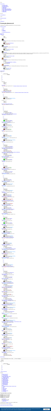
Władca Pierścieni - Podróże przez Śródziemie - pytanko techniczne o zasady (11, 321)
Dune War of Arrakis (4, 291)
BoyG (4, 245)
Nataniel (5, 148)
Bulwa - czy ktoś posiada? (5, 168)
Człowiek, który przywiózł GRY (6, 347)
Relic (4, 40)
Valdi (10, 90)
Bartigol (10, 341)
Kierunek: (16, 358)
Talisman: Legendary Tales (5, 257)
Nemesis (3, 130)
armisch (7, 56)
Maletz (10, 135)
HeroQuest (3, 191)
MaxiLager (5, 192)
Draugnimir (5, 122)
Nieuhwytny (11, 190)
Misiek (10, 124)
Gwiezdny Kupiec (4, 126)
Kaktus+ (5, 157)
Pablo (4, 220)
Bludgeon (5, 173)
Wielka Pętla (3, 160)
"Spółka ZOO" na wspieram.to (6, 244)
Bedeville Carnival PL (5, 334)
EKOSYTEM (3, 224)
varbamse (5, 348)
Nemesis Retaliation (4, 308)
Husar (10, 167)
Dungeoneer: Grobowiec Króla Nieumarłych (7, 147)
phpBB (7, 402)
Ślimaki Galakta (4, 228)
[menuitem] (3, 29)
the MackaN (5, 181)
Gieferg (4, 205)
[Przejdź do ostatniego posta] (11, 90)
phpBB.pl (10, 403)
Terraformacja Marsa (6, 65)
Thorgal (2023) (4, 185)
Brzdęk (3, 330)
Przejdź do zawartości (3, 26)
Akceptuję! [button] (46, 409)
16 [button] (2, 79)
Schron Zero (5, 52)
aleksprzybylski (12, 272)
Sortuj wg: (10, 358)
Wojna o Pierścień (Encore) (5, 156)
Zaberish (5, 114)
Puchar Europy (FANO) (5, 295)
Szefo (10, 298)
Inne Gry (2, 33)
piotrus (10, 112)
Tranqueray (11, 171)
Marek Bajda (5, 169)
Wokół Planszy (5, 300)
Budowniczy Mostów (12, 98)
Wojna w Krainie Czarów (5, 278)
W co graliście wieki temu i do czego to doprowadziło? (9, 248)
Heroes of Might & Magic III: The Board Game (8, 237)
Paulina (4, 335)
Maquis (4, 322)
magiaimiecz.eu (2, 21)
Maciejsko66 (8, 62)
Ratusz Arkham (6, 46)
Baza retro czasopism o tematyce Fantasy (7, 103)
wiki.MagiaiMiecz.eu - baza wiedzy (6, 91)
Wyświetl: (2, 358)
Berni (4, 161)
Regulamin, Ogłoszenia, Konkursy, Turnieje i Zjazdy (21, 92)
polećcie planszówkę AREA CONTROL (7, 304)
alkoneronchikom (6, 309)
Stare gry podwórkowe (5, 213)
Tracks (3, 317)
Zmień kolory (3, 343)
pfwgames (5, 274)
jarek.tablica (11, 146)
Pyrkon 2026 (3, 85)
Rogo (10, 231)
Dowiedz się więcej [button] (28, 409)
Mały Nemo (8, 43)
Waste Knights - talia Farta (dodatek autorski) (7, 282)
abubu (4, 92)
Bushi (10, 179)
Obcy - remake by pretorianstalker (6, 204)
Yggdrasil (3, 141)
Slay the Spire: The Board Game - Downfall (7, 200)
